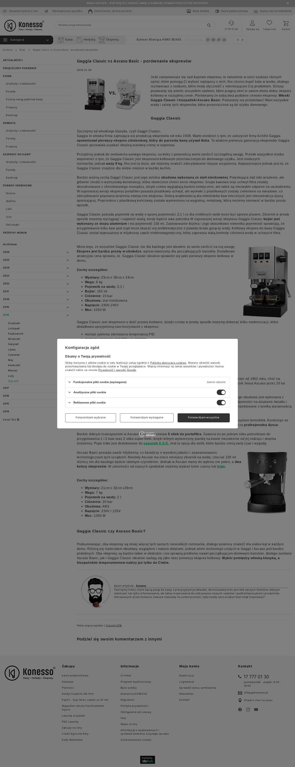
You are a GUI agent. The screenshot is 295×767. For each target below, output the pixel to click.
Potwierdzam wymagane (146, 417)
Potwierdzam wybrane (91, 417)
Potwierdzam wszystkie (203, 417)
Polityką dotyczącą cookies (168, 362)
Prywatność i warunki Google (117, 369)
